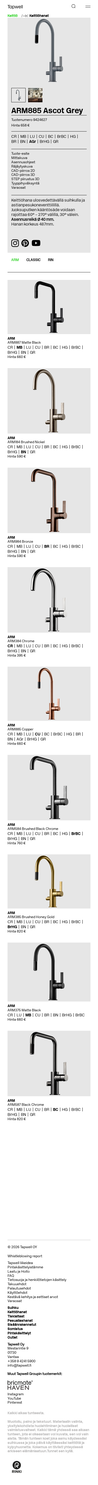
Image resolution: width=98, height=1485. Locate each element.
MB (19, 347)
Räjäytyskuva (22, 166)
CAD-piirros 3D (23, 175)
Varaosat (18, 187)
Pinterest (15, 1402)
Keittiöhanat (39, 16)
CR (10, 347)
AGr (20, 739)
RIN (51, 260)
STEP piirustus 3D (25, 179)
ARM (15, 260)
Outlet (12, 1337)
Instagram (16, 1394)
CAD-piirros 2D (23, 171)
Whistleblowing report (25, 1256)
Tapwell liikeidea (20, 1263)
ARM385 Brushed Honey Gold (31, 917)
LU (28, 347)
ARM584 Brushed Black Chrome (33, 829)
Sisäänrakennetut (22, 1324)
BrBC (76, 347)
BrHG (12, 352)
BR (46, 347)
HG (65, 347)
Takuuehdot (17, 1284)
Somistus (15, 1329)
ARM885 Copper (20, 729)
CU (37, 347)
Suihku (13, 1308)
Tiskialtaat (16, 1316)
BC (55, 347)
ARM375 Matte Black (24, 1010)
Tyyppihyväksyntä (25, 183)
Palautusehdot (19, 1288)
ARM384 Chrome (21, 641)
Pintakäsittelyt (19, 1333)
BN (23, 352)
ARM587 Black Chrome (26, 1105)
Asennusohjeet (23, 162)
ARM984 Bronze (20, 541)
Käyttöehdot (17, 1292)
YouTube (14, 1398)
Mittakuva (19, 158)
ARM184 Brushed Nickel (26, 442)
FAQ (11, 1276)
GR (32, 352)
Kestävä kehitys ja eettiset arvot (33, 1297)
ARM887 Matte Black (24, 342)
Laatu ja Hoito (19, 1271)
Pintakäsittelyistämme (25, 1267)
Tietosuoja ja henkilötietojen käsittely (37, 1280)
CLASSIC (33, 260)
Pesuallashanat (20, 1320)
